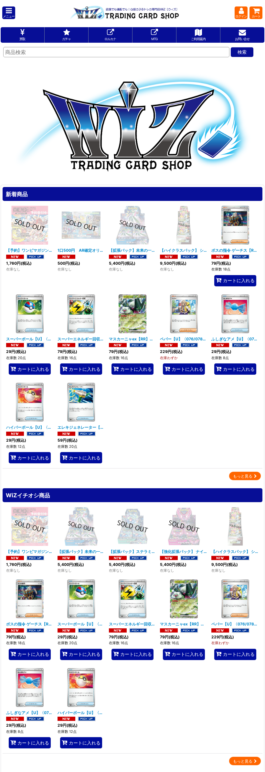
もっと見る (242, 476)
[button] (8, 12)
